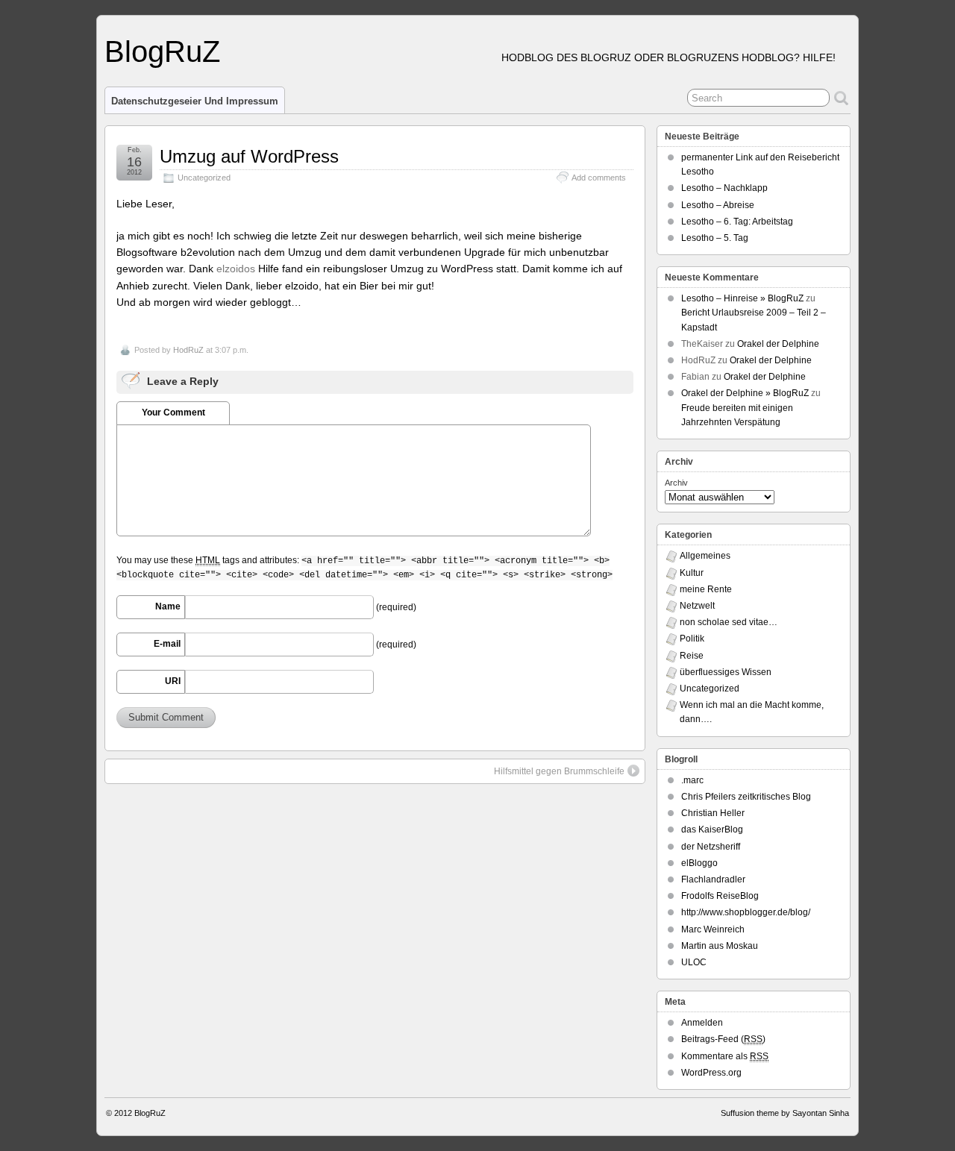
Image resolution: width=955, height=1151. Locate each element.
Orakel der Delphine (778, 344)
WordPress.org (711, 1072)
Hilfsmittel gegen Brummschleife (559, 771)
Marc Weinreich (713, 929)
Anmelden (702, 1022)
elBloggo (699, 863)
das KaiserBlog (712, 829)
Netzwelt (697, 605)
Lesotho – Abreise (717, 205)
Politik (692, 638)
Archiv (676, 482)
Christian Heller (713, 813)
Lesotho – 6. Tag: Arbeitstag (737, 221)
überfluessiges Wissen (725, 672)
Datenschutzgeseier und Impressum (194, 101)
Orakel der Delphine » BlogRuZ (745, 393)
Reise (692, 655)
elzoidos (235, 269)
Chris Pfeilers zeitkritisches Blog (746, 796)
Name (168, 606)
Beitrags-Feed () (723, 1039)
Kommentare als (724, 1056)
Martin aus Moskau (719, 946)
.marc (692, 780)
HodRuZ (188, 349)
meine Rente (706, 589)
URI (173, 681)
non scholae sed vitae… (728, 622)
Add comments (599, 177)
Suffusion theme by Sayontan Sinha (785, 1112)
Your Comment (173, 412)
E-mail (167, 644)
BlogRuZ (162, 51)
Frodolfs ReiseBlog (720, 896)
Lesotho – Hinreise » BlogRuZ (742, 298)
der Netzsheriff (710, 846)
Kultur (692, 573)
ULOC (694, 962)
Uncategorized (204, 177)
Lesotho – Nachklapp (724, 188)
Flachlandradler (713, 879)
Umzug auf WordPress (249, 156)
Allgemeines (705, 556)
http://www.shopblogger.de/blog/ (745, 912)
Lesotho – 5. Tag (714, 238)
